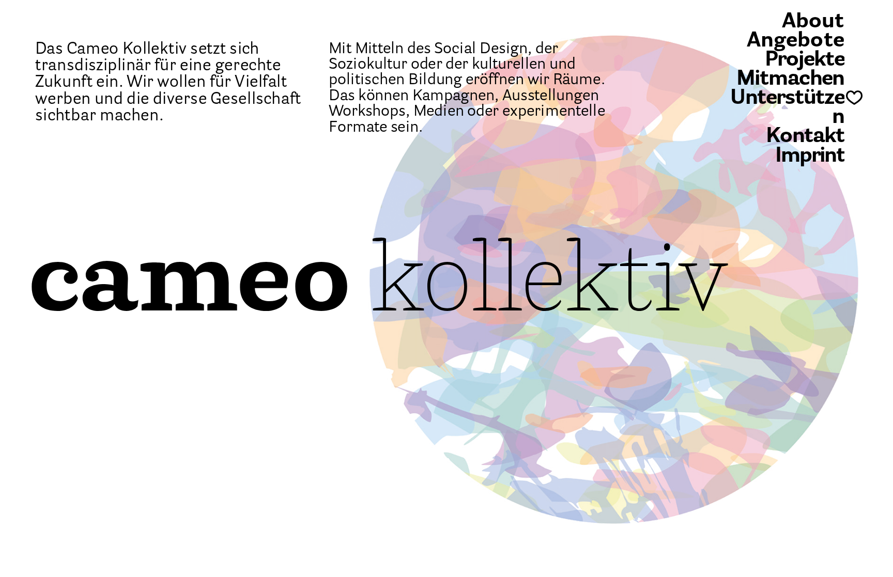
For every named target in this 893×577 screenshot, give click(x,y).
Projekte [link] (804, 60)
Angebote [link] (795, 41)
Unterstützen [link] (787, 108)
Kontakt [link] (805, 137)
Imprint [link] (809, 156)
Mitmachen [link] (790, 79)
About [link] (812, 22)
